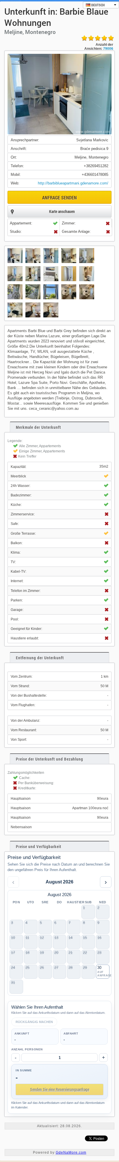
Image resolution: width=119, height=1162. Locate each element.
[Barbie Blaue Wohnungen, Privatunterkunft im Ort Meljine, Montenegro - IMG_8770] (50, 317)
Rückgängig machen (34, 1022)
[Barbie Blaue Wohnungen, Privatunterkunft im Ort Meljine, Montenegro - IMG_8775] (33, 317)
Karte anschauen (62, 211)
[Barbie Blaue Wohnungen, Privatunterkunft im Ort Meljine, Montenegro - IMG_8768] (86, 299)
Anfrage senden (59, 198)
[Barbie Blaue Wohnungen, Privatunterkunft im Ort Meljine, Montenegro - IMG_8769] (15, 317)
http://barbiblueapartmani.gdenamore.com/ (73, 183)
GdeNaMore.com (71, 1152)
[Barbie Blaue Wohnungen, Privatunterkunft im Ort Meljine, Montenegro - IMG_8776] (68, 299)
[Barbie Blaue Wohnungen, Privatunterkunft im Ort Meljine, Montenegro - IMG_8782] (68, 263)
